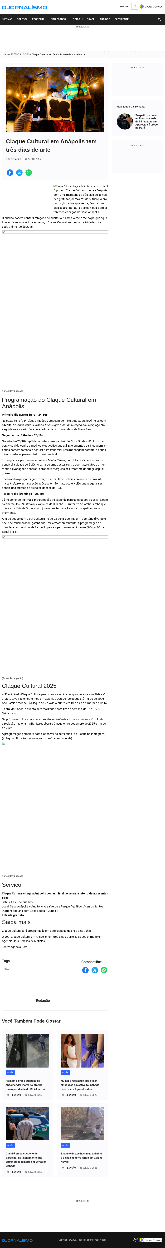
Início (6, 54)
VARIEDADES (58, 19)
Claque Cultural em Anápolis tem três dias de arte (42, 936)
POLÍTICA (22, 19)
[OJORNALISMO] (24, 6)
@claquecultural (12, 738)
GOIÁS (76, 19)
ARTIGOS (105, 19)
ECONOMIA (38, 19)
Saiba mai (8, 713)
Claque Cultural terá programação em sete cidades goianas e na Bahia (46, 930)
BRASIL (91, 19)
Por (13, 1095)
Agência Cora (18, 947)
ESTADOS (16, 54)
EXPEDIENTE (122, 19)
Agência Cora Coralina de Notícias (23, 941)
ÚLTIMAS (7, 19)
